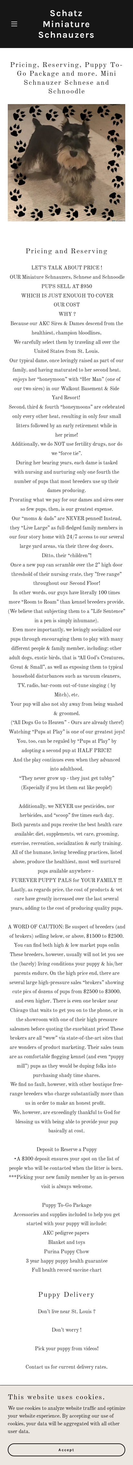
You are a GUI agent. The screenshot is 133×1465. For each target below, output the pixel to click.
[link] (66, 36)
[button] (17, 23)
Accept (66, 1449)
